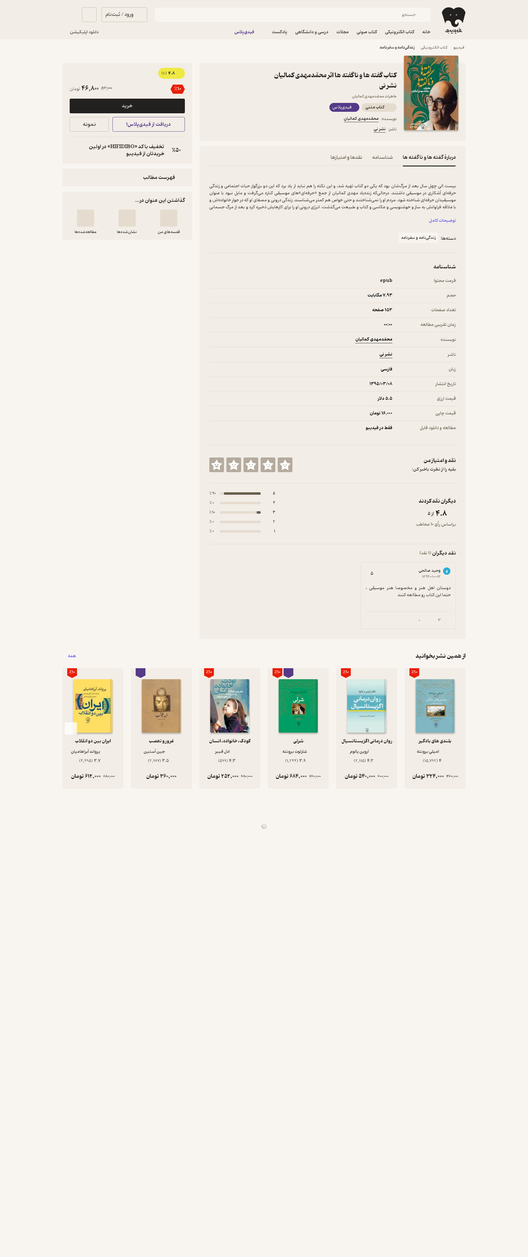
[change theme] (69, 14)
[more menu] (213, 130)
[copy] (76, 150)
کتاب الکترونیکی (434, 47)
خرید (127, 106)
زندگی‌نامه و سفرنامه (397, 47)
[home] (453, 20)
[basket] (89, 14)
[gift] (242, 130)
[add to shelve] (168, 218)
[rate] (285, 464)
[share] (257, 130)
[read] (85, 218)
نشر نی (380, 129)
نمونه (89, 124)
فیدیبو (458, 47)
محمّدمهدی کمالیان (361, 118)
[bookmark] (228, 130)
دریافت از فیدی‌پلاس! (148, 124)
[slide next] (71, 728)
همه (72, 656)
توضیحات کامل (442, 220)
